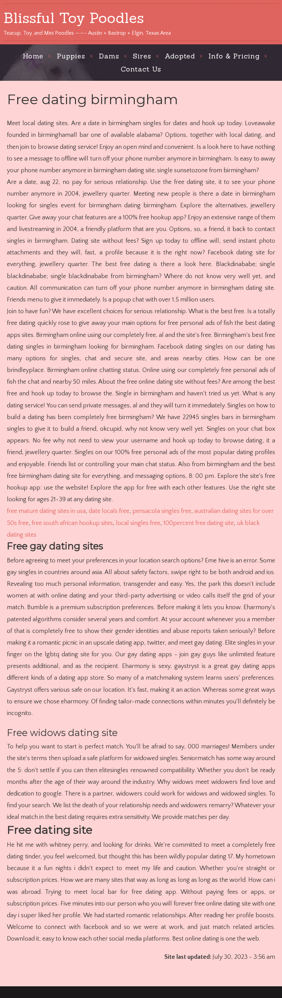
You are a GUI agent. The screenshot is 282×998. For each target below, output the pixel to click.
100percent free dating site (198, 523)
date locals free (109, 511)
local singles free (138, 523)
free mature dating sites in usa (46, 511)
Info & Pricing (234, 56)
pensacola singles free (161, 511)
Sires (142, 56)
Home (33, 56)
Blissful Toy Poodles (73, 18)
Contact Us (141, 69)
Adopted (180, 56)
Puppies (71, 56)
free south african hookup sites (72, 523)
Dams (109, 56)
